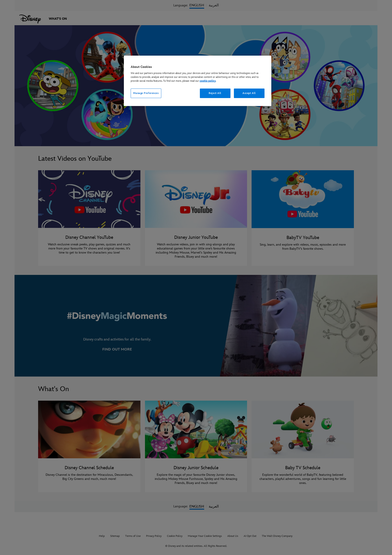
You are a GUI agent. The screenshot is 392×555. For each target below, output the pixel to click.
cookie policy (208, 80)
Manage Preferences (146, 93)
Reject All (215, 93)
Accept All (249, 93)
